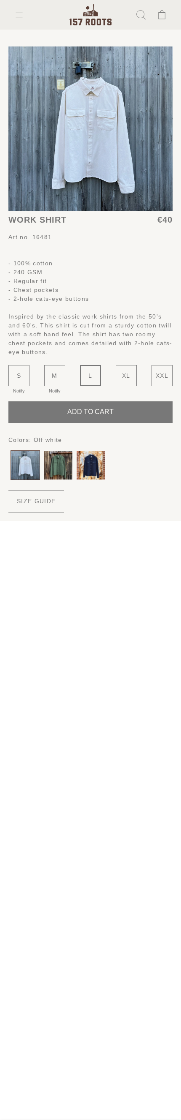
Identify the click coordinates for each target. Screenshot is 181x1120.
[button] (18, 14)
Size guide (36, 501)
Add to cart (90, 411)
